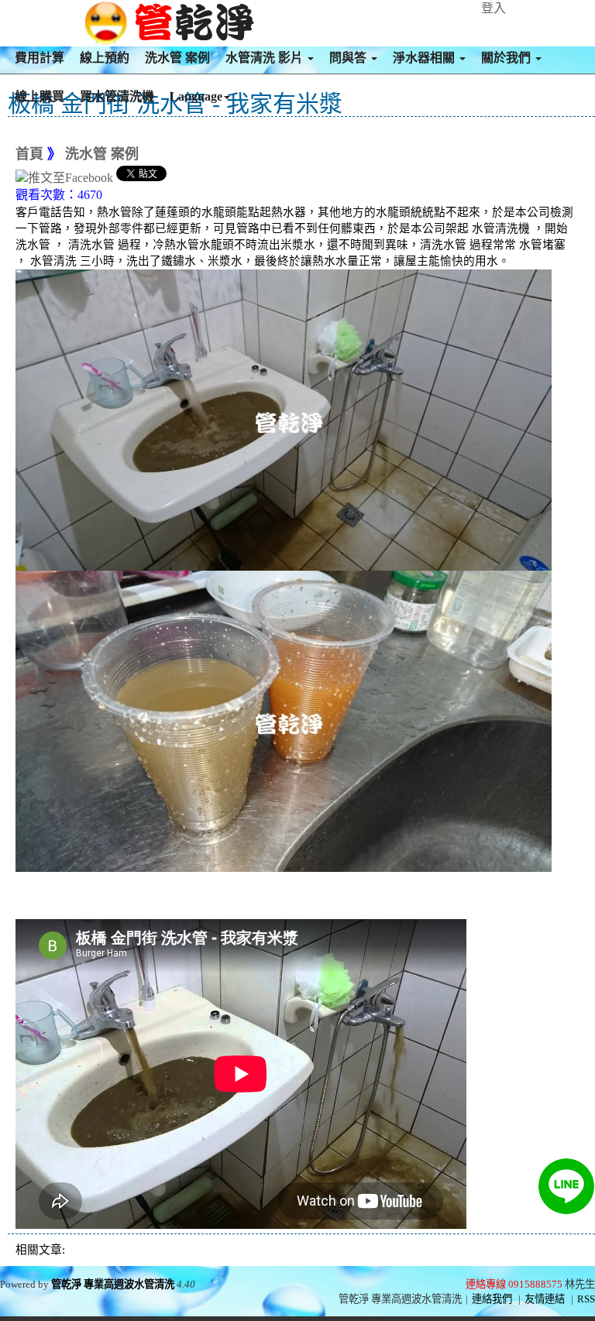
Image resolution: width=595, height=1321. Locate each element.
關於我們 (507, 57)
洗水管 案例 (177, 57)
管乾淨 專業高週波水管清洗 (112, 1284)
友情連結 (544, 1299)
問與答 (349, 57)
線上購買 (39, 96)
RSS (586, 1299)
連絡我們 (492, 1299)
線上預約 (104, 57)
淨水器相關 (425, 57)
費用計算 (39, 57)
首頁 (29, 154)
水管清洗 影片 (265, 57)
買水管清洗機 (117, 96)
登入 (493, 8)
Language (196, 96)
